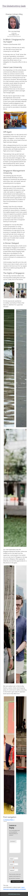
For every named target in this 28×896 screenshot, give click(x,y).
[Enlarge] (25, 113)
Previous (6, 820)
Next (12, 820)
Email (12, 865)
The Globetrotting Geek (14, 5)
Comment (13, 841)
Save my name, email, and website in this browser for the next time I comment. (15, 876)
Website (12, 870)
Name (12, 859)
